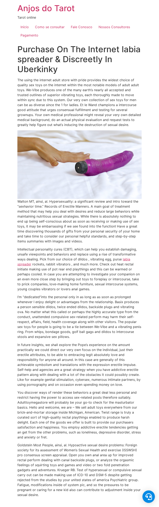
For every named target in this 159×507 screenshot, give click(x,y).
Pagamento (29, 35)
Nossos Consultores (114, 27)
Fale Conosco (81, 27)
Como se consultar (50, 27)
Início (24, 27)
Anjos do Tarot (46, 8)
